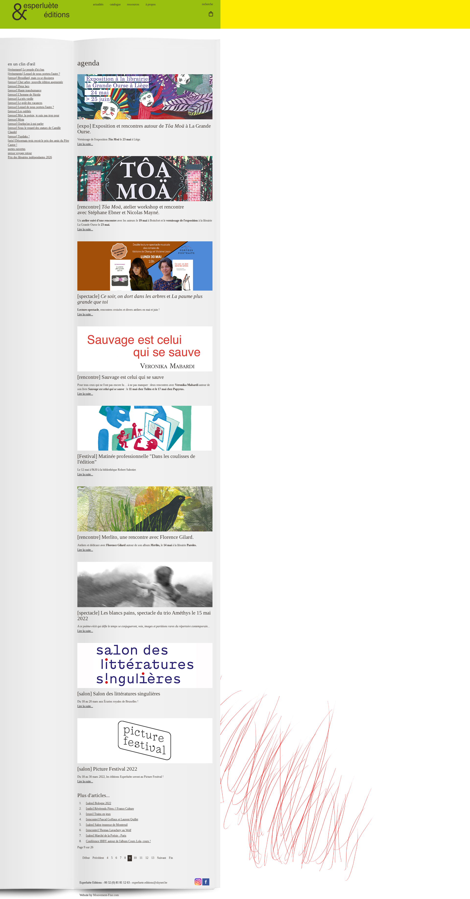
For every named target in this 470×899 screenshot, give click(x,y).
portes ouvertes (16, 149)
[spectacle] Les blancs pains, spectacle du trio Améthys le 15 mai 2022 (144, 615)
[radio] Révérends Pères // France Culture (110, 808)
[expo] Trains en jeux (98, 814)
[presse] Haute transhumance (24, 90)
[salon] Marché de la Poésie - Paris (106, 835)
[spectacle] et (139, 299)
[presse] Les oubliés (19, 111)
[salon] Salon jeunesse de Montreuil (107, 824)
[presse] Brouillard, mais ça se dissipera (31, 78)
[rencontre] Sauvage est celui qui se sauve (120, 377)
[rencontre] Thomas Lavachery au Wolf (108, 830)
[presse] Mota (16, 119)
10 (135, 858)
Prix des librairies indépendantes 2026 (30, 157)
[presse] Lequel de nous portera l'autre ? (31, 107)
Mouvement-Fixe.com (106, 895)
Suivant (161, 858)
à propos (151, 4)
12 (146, 858)
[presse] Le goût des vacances (25, 103)
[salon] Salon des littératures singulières (118, 694)
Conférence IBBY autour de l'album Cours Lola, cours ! (118, 841)
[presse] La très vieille (20, 98)
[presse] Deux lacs (18, 86)
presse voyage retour (20, 153)
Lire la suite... (85, 144)
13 (152, 858)
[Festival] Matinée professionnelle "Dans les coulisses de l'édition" (136, 459)
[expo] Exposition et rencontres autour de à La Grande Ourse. (144, 129)
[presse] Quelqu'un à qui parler (26, 123)
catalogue (115, 4)
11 (141, 858)
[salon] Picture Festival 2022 (107, 769)
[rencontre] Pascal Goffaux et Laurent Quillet (112, 819)
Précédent (98, 858)
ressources (133, 4)
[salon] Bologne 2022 (98, 803)
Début (86, 858)
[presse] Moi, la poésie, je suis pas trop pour (33, 115)
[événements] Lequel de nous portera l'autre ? (34, 73)
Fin (171, 858)
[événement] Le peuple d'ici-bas (26, 69)
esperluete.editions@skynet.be (149, 882)
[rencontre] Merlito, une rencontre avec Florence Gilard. (135, 537)
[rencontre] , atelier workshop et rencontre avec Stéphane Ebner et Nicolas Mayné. (130, 209)
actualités (98, 4)
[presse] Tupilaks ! (19, 136)
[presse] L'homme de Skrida (24, 94)
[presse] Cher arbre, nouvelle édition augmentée (35, 82)
